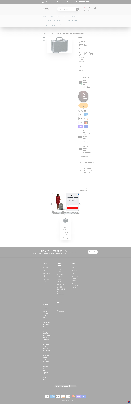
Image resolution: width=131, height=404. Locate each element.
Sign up (72, 207)
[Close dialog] (78, 194)
